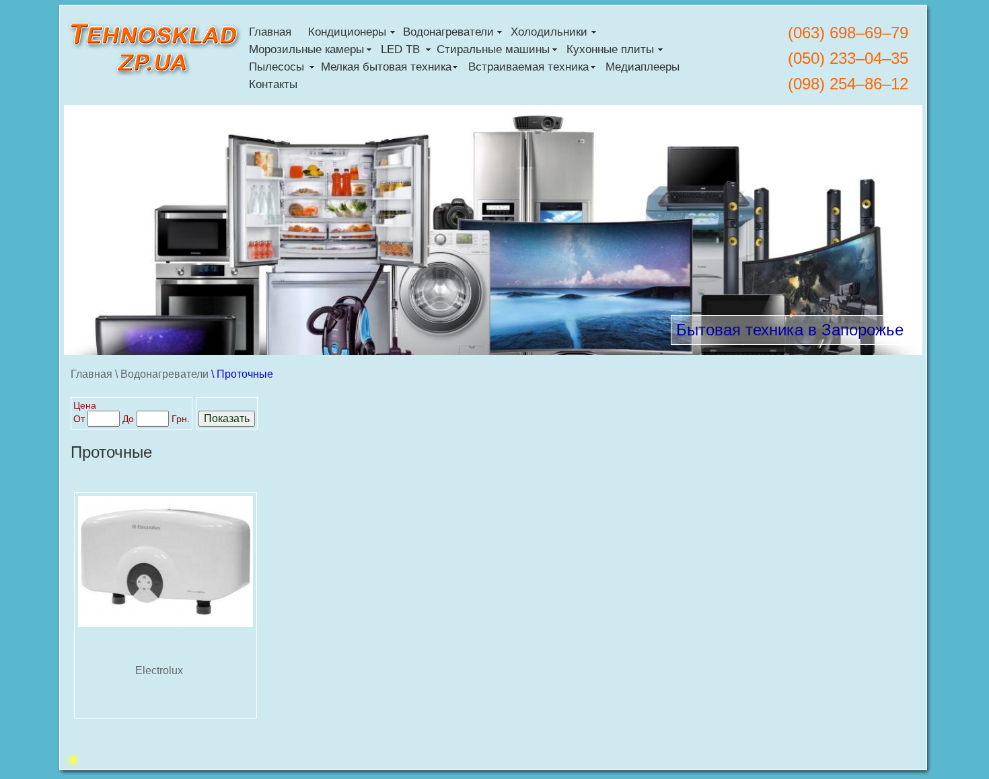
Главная (270, 32)
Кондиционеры (347, 32)
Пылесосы (276, 66)
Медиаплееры (643, 66)
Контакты (273, 84)
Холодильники (549, 32)
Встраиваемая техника (528, 66)
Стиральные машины (493, 49)
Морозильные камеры (306, 49)
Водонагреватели (448, 32)
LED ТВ (400, 49)
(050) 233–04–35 (848, 58)
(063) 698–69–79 (848, 33)
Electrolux (159, 670)
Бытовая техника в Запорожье (790, 330)
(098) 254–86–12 (848, 84)
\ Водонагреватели (162, 374)
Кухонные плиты (610, 49)
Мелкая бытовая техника (386, 66)
